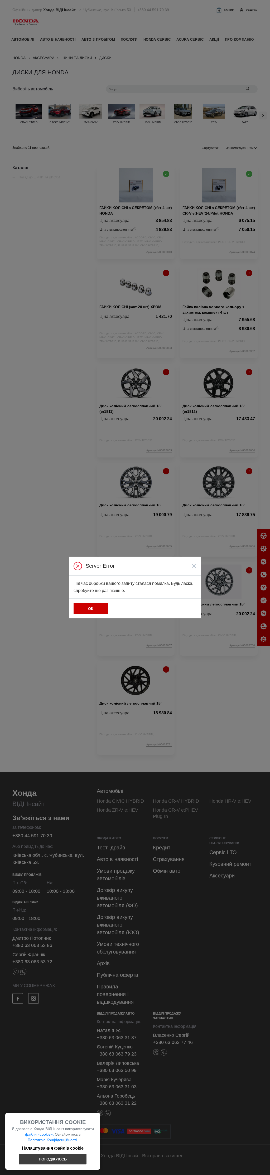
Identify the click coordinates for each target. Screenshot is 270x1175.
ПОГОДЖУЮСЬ (53, 1159)
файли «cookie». (39, 1134)
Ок (90, 609)
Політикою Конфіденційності (52, 1140)
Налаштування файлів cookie (53, 1148)
